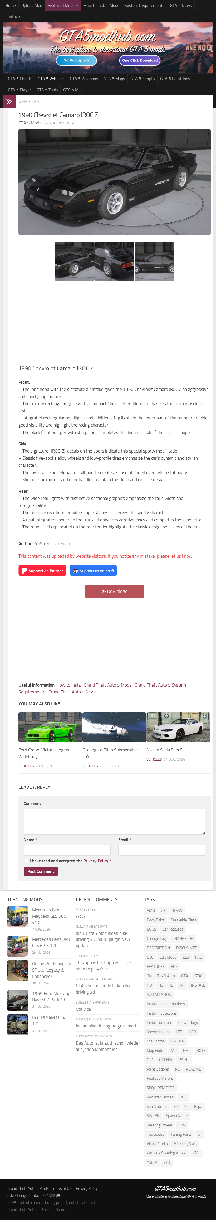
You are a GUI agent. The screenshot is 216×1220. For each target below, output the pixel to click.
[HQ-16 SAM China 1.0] (17, 1024)
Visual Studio (157, 1143)
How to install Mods (101, 5)
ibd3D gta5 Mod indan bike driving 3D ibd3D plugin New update (103, 939)
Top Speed (155, 1134)
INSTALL (198, 985)
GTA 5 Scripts (142, 78)
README (193, 1069)
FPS (174, 966)
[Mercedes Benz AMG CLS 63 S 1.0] (17, 946)
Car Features (173, 929)
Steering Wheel (159, 1125)
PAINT (184, 1059)
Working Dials (185, 1143)
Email (124, 839)
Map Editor (156, 1050)
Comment (32, 803)
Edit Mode (168, 957)
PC (177, 1069)
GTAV (199, 976)
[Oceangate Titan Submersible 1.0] (114, 727)
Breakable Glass (184, 920)
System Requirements (144, 5)
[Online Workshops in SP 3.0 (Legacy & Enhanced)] (17, 970)
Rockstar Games (160, 1097)
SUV (181, 1125)
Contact (34, 1195)
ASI (164, 910)
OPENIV (165, 1059)
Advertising (16, 1195)
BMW (177, 910)
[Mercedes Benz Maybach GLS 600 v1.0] (17, 916)
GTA (184, 976)
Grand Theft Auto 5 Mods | (29, 1188)
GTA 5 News (181, 5)
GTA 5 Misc (73, 89)
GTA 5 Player (19, 89)
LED (179, 1032)
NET (186, 1050)
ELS (186, 957)
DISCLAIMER (186, 948)
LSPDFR (177, 1041)
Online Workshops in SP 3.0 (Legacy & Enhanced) (51, 970)
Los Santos (156, 1041)
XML (196, 1153)
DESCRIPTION (158, 948)
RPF (183, 1097)
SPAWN (153, 1115)
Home (10, 5)
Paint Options (158, 1069)
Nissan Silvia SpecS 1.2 (168, 749)
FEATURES (156, 966)
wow (80, 916)
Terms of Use (62, 1188)
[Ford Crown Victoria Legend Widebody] (50, 727)
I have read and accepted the (70, 860)
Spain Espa (193, 1106)
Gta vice (83, 1009)
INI (182, 985)
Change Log (156, 938)
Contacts (13, 16)
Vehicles (29, 101)
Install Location (159, 1022)
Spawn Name (177, 1115)
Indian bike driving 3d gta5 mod (106, 1026)
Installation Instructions (166, 1003)
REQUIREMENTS (160, 1088)
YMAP (152, 1162)
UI (200, 1134)
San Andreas (157, 1106)
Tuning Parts (181, 1134)
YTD (166, 1162)
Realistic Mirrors (160, 1078)
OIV (150, 1059)
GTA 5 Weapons (84, 78)
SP (176, 1106)
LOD (192, 1032)
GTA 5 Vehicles (51, 78)
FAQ (198, 957)
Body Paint (155, 920)
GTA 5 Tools (47, 89)
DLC (150, 957)
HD (149, 985)
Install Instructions (162, 1013)
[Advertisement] (114, 324)
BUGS (151, 929)
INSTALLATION (159, 994)
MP (174, 1050)
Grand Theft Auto (161, 976)
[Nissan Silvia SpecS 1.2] (178, 727)
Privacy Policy (96, 860)
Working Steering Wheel (166, 1153)
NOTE (201, 1050)
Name (30, 839)
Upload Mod (31, 5)
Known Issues (158, 1032)
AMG (151, 910)
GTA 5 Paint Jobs (175, 78)
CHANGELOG (182, 938)
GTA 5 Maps (114, 78)
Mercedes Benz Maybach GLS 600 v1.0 (49, 916)
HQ (161, 985)
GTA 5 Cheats (20, 78)
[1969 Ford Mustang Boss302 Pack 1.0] (17, 1000)
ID (172, 985)
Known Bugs (187, 1022)
